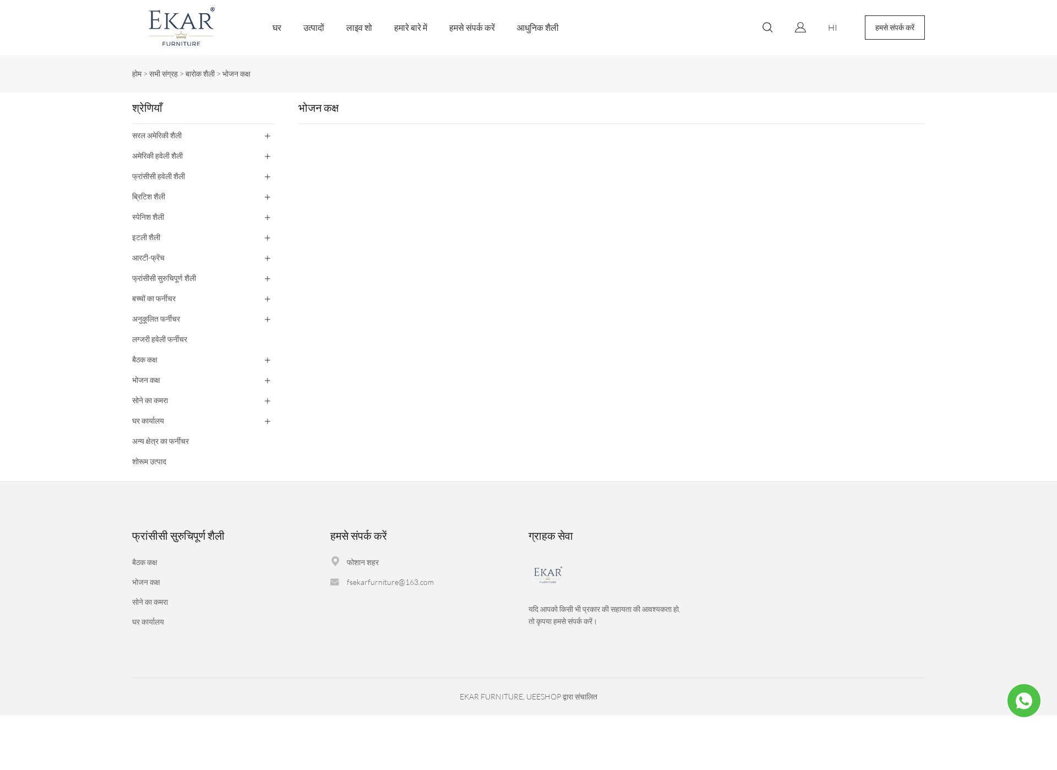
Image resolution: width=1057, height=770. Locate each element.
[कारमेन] (1023, 700)
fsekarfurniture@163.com (390, 582)
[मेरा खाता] (800, 27)
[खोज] (767, 29)
